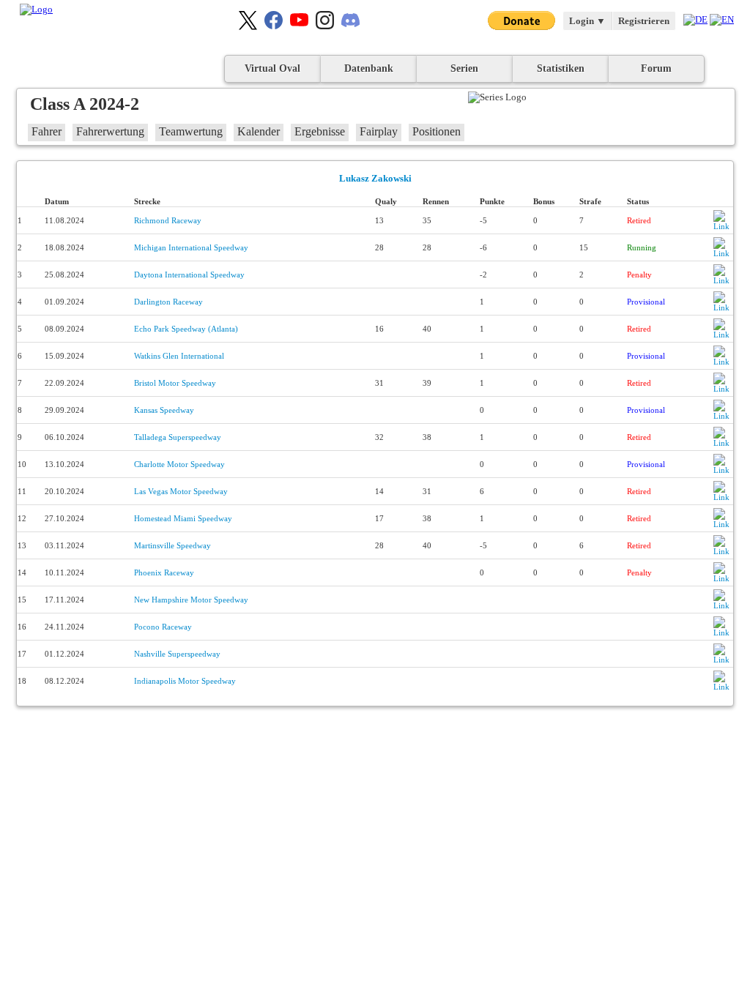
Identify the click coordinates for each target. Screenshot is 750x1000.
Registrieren (643, 20)
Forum (656, 68)
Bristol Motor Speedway (175, 382)
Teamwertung (191, 131)
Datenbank (368, 68)
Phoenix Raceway (164, 572)
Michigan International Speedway (191, 247)
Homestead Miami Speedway (183, 518)
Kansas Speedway (164, 410)
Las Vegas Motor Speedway (181, 491)
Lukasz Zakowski (375, 178)
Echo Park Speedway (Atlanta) (186, 328)
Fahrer (46, 131)
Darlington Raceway (168, 301)
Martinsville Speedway (172, 545)
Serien (464, 68)
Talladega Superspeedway (177, 437)
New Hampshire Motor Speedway (191, 599)
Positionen (436, 131)
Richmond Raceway (167, 220)
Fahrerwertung (110, 131)
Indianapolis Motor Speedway (185, 680)
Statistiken (560, 68)
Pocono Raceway (163, 626)
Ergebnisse (319, 131)
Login (587, 20)
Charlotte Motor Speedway (179, 464)
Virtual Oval (272, 68)
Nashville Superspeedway (177, 653)
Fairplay (379, 131)
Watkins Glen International (179, 355)
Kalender (258, 131)
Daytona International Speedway (189, 274)
